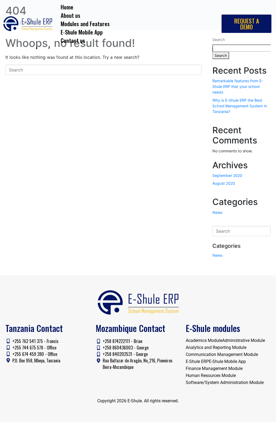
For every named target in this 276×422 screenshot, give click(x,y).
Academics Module (204, 340)
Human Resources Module (211, 375)
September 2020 (227, 175)
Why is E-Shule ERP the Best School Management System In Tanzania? (239, 106)
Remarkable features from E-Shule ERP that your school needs (237, 86)
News (217, 212)
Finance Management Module (214, 368)
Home (67, 7)
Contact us (73, 40)
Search (221, 55)
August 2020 (223, 183)
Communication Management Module (222, 354)
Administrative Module (243, 340)
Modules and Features (85, 23)
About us (70, 15)
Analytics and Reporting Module (216, 347)
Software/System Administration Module (225, 382)
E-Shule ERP (197, 361)
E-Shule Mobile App (82, 32)
